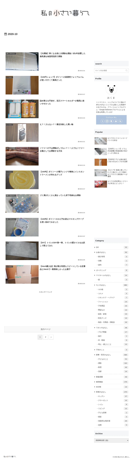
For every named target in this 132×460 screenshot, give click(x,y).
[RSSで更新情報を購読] (120, 121)
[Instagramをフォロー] (107, 121)
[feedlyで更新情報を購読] (116, 121)
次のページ (46, 329)
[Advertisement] (45, 42)
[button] (126, 70)
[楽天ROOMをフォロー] (111, 121)
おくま (111, 98)
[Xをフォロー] (102, 121)
